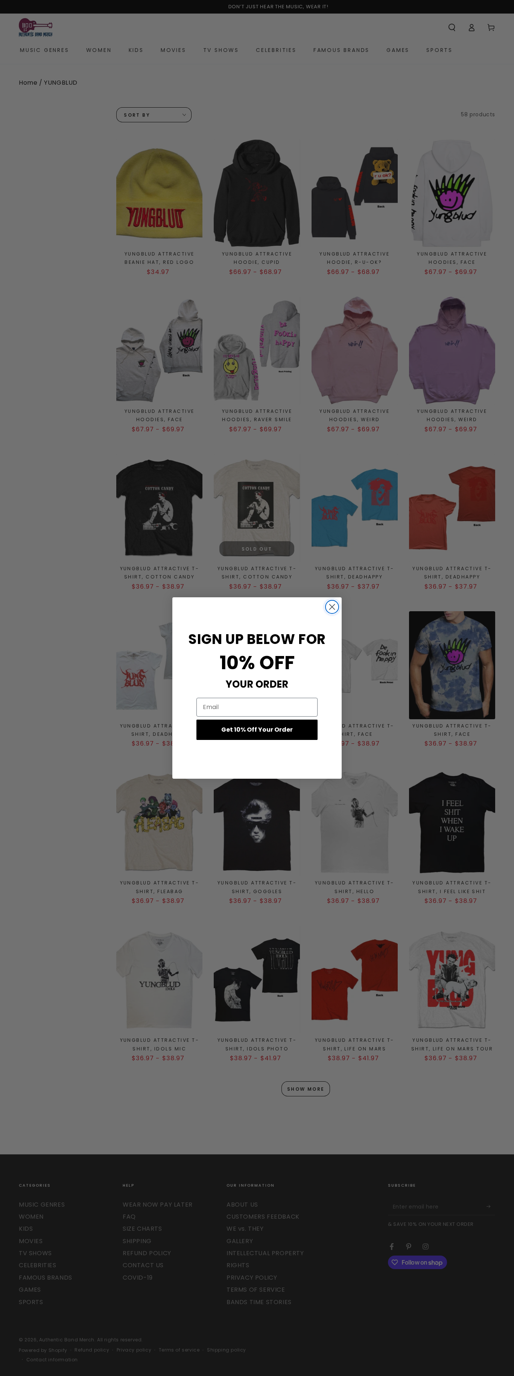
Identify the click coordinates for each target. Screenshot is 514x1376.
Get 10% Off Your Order (257, 729)
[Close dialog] (332, 606)
